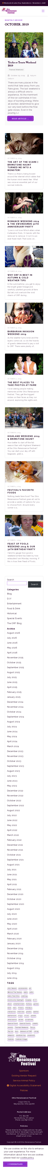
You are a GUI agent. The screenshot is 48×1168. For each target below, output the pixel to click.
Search (10, 580)
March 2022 (13, 835)
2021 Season (12, 988)
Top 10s (10, 1031)
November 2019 (15, 953)
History (21, 1008)
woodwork (31, 1035)
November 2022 (15, 795)
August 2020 (13, 909)
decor (10, 1004)
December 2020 (15, 894)
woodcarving (21, 1035)
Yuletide (11, 1039)
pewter (33, 1016)
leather (36, 1012)
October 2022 (14, 800)
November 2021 (15, 850)
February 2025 (14, 692)
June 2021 (12, 874)
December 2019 (15, 948)
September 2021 (15, 860)
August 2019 (13, 968)
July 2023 (12, 776)
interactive (12, 1012)
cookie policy (27, 1157)
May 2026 (12, 648)
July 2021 (12, 869)
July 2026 (12, 638)
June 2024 (12, 731)
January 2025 (14, 697)
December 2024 (15, 702)
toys (16, 1031)
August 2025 (13, 672)
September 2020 (15, 904)
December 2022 (15, 790)
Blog (9, 594)
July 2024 (12, 726)
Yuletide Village (21, 1039)
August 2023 (13, 771)
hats (14, 1008)
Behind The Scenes (15, 992)
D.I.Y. (35, 1000)
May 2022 (12, 825)
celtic (31, 992)
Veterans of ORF (26, 1031)
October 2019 (14, 958)
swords (10, 1027)
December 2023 (15, 751)
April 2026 (12, 652)
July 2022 (12, 815)
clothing (24, 996)
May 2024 (12, 736)
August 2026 (13, 633)
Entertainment (14, 603)
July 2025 (12, 677)
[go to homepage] (9, 11)
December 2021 (15, 845)
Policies (24, 1090)
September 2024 (15, 717)
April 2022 (12, 830)
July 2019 (12, 973)
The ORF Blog (14, 623)
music (26, 1016)
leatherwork (12, 1016)
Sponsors (24, 1071)
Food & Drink (13, 608)
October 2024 (14, 712)
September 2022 (15, 805)
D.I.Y (9, 598)
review (20, 1019)
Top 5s (32, 1027)
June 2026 (12, 643)
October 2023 (14, 761)
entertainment (19, 1004)
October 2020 (14, 899)
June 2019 (12, 978)
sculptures (29, 1019)
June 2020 (12, 919)
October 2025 (14, 662)
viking (36, 1031)
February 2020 (14, 938)
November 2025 (15, 657)
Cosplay (28, 1000)
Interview (20, 1012)
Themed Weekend (21, 1027)
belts (26, 992)
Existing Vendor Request (24, 1075)
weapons (11, 1035)
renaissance (12, 1019)
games (36, 1004)
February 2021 (14, 889)
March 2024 (13, 746)
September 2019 (15, 963)
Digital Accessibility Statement (25, 1085)
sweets (35, 1023)
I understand (15, 1164)
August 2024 (13, 721)
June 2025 (12, 682)
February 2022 (14, 840)
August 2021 (13, 864)
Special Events (14, 618)
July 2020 (12, 914)
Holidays (28, 1008)
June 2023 (12, 781)
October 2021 (14, 855)
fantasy (29, 1004)
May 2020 (12, 924)
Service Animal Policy (24, 1080)
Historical (12, 613)
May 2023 (12, 786)
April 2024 (12, 741)
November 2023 (15, 756)
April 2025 (12, 687)
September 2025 (15, 667)
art (30, 988)
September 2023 (15, 766)
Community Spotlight (16, 1000)
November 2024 (15, 707)
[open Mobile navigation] (43, 11)
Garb (9, 1008)
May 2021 (12, 879)
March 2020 (13, 933)
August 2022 (13, 810)
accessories (23, 988)
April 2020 (12, 929)
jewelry (28, 1012)
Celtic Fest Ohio (13, 996)
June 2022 (12, 820)
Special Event (13, 1023)
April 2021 (12, 884)
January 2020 (14, 943)
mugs (20, 1016)
